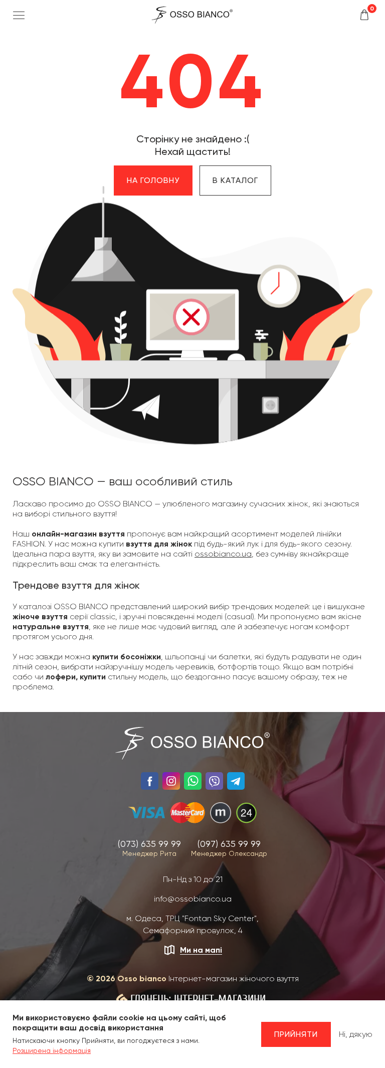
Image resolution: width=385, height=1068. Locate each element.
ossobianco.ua (223, 554)
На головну (153, 180)
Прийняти (296, 1034)
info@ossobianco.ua (193, 899)
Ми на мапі (201, 950)
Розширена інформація (52, 1050)
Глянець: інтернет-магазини (198, 999)
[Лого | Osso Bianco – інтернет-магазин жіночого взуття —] (192, 14)
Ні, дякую (355, 1034)
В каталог (235, 180)
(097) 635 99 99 (229, 843)
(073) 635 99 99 (149, 843)
